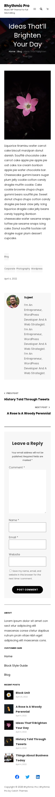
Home (12, 51)
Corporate (9, 268)
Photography (23, 268)
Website (14, 554)
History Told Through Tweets (31, 741)
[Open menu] (34, 9)
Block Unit (23, 693)
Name (14, 520)
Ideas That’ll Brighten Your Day (31, 725)
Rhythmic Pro (16, 5)
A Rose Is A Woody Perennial (29, 709)
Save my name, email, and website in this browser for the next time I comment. (25, 574)
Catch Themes (19, 790)
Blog (19, 51)
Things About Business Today (32, 757)
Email (13, 537)
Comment (17, 467)
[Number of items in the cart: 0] (47, 9)
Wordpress (36, 268)
